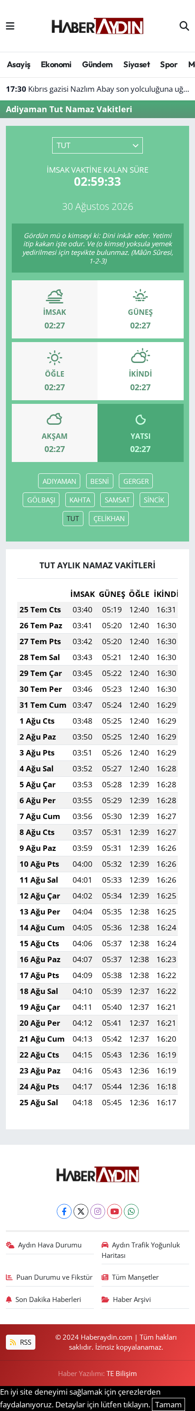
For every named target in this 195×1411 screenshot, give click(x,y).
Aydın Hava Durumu (50, 1244)
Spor (168, 64)
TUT (73, 518)
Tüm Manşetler (135, 1277)
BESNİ (99, 481)
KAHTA (79, 499)
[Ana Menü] (10, 25)
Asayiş (18, 64)
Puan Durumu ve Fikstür (54, 1277)
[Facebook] (64, 1211)
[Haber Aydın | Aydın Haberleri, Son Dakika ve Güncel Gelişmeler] (97, 24)
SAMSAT (117, 499)
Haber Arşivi (132, 1299)
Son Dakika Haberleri (48, 1299)
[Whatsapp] (131, 1211)
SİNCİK (154, 499)
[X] (80, 1211)
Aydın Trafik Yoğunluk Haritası (141, 1249)
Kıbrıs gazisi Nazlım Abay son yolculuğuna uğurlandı (98, 89)
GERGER (136, 481)
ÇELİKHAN (109, 518)
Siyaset (136, 64)
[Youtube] (114, 1211)
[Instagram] (97, 1211)
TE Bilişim (122, 1373)
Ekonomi (56, 64)
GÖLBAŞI (41, 499)
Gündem (97, 64)
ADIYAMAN (59, 481)
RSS (24, 1341)
